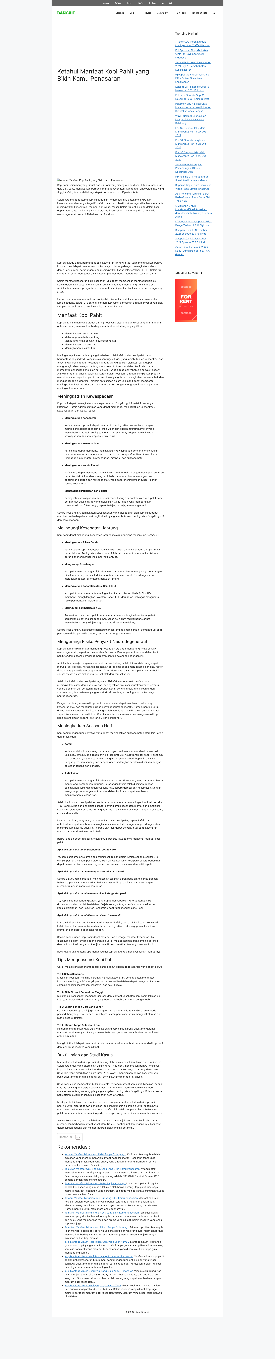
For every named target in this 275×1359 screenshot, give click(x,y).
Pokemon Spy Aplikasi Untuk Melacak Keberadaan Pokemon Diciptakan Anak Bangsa (193, 107)
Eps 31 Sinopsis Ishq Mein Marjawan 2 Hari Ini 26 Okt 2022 (190, 144)
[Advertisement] (110, 46)
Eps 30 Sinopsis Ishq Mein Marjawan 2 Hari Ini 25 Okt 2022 (190, 156)
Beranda (120, 12)
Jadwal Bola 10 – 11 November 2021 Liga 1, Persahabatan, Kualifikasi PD (193, 66)
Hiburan (148, 12)
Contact (117, 3)
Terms (141, 3)
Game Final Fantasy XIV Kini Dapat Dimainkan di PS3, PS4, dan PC (192, 251)
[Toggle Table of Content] (76, 1137)
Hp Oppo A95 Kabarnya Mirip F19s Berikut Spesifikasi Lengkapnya (192, 78)
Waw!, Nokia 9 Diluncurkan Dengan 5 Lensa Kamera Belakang (190, 119)
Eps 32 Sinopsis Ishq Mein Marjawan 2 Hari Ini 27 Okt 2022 (190, 132)
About (106, 3)
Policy (129, 3)
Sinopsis (181, 12)
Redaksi (152, 3)
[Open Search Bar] (214, 13)
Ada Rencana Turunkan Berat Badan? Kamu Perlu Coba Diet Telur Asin (192, 197)
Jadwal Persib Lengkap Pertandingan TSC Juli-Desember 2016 (188, 168)
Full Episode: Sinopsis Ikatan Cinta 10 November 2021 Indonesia (191, 54)
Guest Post (167, 3)
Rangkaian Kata (199, 12)
